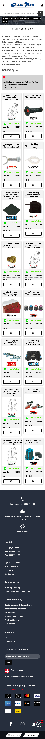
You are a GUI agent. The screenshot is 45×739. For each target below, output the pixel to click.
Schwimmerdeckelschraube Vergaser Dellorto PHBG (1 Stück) (14, 442)
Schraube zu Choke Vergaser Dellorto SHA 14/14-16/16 (33, 245)
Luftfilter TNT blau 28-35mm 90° (33, 441)
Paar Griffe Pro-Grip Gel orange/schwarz (33, 96)
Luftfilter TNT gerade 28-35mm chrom (33, 294)
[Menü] (38, 5)
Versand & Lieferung (14, 616)
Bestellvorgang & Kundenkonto (18, 605)
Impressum (10, 641)
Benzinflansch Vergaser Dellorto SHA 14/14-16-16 (11, 97)
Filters (29, 735)
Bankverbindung (12, 620)
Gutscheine (10, 612)
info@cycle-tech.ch (13, 547)
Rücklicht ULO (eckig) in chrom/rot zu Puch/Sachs (11, 294)
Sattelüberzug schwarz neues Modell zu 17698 (33, 343)
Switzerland (10, 574)
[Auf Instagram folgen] (22, 724)
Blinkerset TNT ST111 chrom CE (34, 390)
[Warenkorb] (42, 5)
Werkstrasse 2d (11, 566)
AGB (7, 637)
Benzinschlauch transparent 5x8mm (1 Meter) (33, 146)
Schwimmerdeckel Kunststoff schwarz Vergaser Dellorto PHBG (11, 392)
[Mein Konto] (3, 5)
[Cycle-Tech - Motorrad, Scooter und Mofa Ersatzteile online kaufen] (22, 5)
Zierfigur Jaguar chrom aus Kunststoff (11, 343)
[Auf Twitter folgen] (34, 724)
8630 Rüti (9, 570)
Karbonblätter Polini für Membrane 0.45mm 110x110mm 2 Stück (11, 196)
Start (15, 29)
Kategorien (15, 735)
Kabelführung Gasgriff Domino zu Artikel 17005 (33, 195)
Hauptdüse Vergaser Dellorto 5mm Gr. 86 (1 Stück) (11, 245)
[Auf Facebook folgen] (11, 724)
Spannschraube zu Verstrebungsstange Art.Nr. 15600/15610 (11, 146)
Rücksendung (11, 624)
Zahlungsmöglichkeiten (15, 609)
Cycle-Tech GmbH (12, 562)
